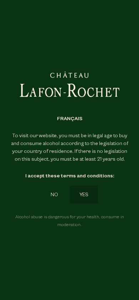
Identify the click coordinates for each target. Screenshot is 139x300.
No (54, 195)
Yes (83, 195)
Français (69, 119)
